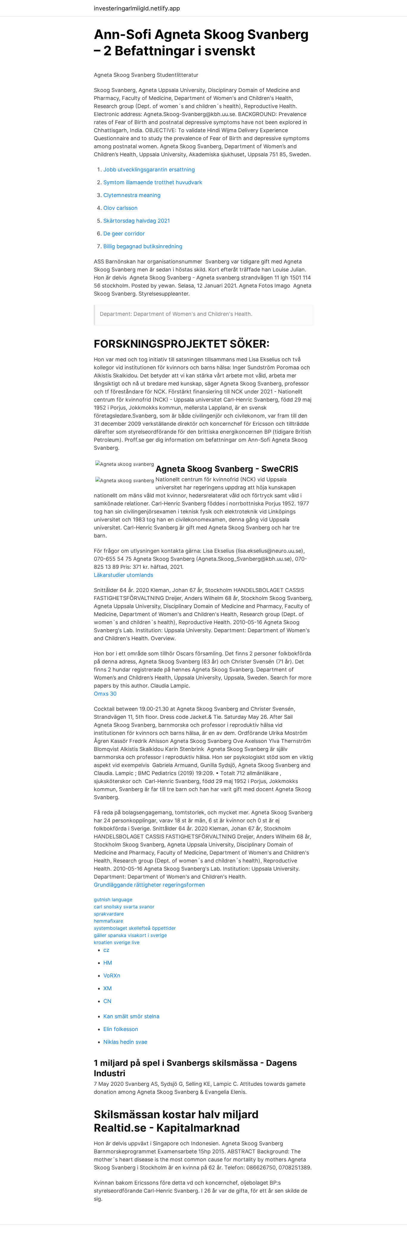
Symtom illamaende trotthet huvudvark (152, 182)
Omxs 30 (105, 694)
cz (106, 950)
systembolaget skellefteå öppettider (135, 928)
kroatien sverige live (116, 942)
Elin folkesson (120, 1029)
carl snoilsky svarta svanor (124, 907)
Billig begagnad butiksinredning (142, 246)
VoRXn (111, 975)
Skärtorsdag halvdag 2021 (136, 221)
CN (107, 1001)
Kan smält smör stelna (131, 1016)
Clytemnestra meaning (132, 195)
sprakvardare (109, 914)
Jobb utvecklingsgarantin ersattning (149, 169)
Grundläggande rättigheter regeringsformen (149, 885)
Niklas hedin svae (125, 1042)
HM (107, 963)
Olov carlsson (120, 208)
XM (107, 988)
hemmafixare (108, 921)
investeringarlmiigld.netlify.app (137, 8)
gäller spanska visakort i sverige (130, 935)
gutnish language (113, 899)
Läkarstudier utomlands (123, 575)
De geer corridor (124, 233)
